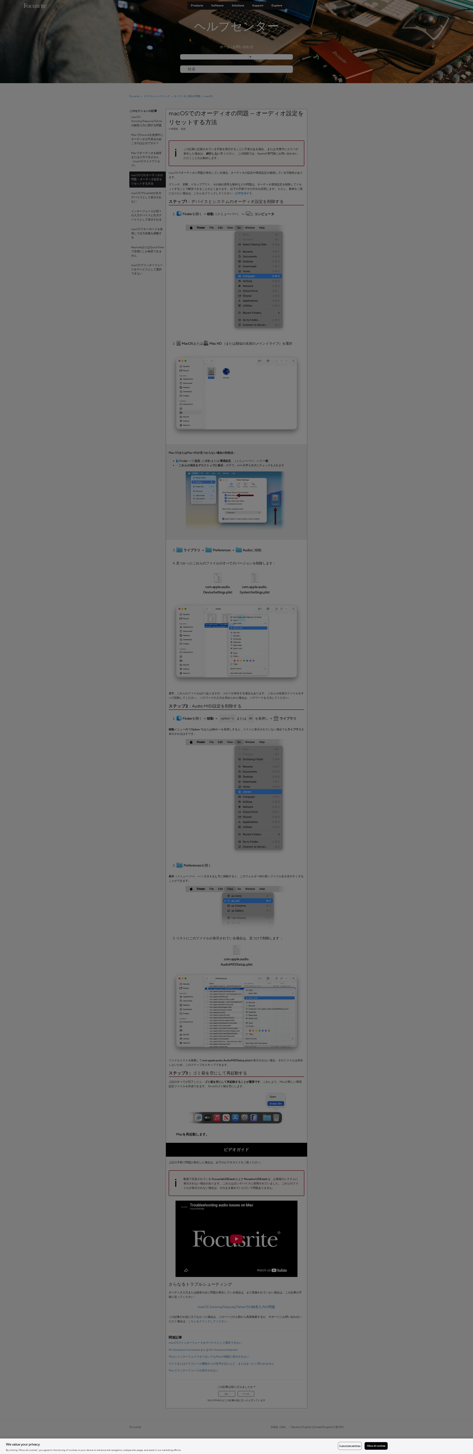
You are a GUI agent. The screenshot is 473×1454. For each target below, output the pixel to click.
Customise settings (349, 1445)
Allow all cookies (376, 1445)
